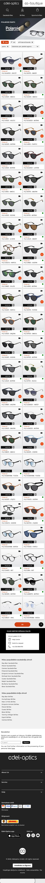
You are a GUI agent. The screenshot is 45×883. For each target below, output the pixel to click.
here (13, 748)
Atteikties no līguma (22, 865)
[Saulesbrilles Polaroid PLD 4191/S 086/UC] (11, 178)
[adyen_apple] (20, 806)
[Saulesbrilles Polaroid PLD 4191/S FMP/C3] (33, 130)
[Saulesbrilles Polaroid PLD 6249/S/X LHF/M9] (33, 154)
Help (3, 792)
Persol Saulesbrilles (9, 666)
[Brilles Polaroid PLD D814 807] (33, 556)
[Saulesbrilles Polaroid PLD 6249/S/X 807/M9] (33, 107)
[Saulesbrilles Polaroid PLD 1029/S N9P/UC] (11, 296)
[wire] (27, 806)
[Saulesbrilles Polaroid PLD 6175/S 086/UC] (33, 320)
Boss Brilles (6, 712)
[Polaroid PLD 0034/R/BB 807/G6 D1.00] (11, 533)
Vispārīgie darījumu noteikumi (14, 870)
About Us (5, 772)
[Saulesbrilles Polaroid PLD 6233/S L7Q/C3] (11, 485)
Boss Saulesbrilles (8, 686)
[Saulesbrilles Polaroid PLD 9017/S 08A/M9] (33, 178)
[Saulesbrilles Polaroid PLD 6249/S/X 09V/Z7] (11, 59)
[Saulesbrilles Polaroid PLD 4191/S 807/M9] (33, 272)
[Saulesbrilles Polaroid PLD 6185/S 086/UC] (11, 438)
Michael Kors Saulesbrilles (11, 676)
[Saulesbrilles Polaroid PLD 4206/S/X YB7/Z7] (33, 391)
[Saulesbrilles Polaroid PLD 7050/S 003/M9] (33, 485)
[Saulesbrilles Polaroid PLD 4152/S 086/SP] (33, 225)
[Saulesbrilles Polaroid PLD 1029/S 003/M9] (11, 343)
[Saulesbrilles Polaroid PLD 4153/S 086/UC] (11, 83)
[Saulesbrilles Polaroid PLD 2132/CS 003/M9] (11, 509)
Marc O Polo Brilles (9, 702)
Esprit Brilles (6, 717)
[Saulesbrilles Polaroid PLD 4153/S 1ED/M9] (11, 201)
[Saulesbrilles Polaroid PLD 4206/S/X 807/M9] (33, 414)
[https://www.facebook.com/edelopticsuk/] (28, 836)
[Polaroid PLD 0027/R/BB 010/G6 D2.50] (33, 604)
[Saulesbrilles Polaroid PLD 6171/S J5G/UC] (33, 367)
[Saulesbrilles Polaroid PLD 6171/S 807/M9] (33, 201)
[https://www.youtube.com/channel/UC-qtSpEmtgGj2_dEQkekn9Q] (38, 836)
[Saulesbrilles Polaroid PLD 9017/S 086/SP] (33, 59)
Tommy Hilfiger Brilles (10, 715)
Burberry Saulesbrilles (10, 684)
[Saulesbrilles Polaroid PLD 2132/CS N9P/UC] (11, 249)
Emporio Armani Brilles (10, 704)
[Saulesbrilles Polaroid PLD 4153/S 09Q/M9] (11, 320)
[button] (11, 3)
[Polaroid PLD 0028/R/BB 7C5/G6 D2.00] (11, 462)
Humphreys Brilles (8, 699)
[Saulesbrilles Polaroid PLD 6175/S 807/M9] (33, 343)
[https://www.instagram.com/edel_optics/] (33, 836)
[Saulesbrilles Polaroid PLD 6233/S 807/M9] (11, 130)
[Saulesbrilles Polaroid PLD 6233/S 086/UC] (33, 83)
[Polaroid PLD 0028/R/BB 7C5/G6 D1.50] (33, 462)
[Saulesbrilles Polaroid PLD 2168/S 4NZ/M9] (11, 391)
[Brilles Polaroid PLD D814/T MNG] (11, 604)
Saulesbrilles (8, 15)
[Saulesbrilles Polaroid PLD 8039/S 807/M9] (11, 580)
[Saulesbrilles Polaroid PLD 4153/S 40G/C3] (11, 107)
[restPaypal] (14, 806)
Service (4, 782)
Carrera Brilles (7, 720)
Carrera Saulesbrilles (9, 668)
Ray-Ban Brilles (7, 696)
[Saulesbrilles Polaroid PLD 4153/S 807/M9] (11, 154)
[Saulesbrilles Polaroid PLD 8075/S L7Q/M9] (33, 509)
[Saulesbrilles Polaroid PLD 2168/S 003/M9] (33, 249)
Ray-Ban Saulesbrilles (10, 663)
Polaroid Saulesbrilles (9, 671)
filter (6, 42)
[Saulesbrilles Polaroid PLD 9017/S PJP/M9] (33, 296)
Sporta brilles (37, 15)
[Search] (7, 10)
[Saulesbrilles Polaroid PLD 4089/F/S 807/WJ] (33, 580)
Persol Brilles (6, 707)
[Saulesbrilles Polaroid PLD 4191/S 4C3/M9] (11, 225)
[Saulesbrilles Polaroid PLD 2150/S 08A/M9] (11, 414)
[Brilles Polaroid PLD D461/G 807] (11, 556)
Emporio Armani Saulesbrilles (13, 673)
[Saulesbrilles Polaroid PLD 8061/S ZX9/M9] (33, 438)
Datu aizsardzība (32, 870)
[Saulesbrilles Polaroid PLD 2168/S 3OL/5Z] (11, 272)
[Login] (22, 10)
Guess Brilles (6, 709)
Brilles (22, 15)
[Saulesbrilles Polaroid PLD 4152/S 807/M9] (11, 367)
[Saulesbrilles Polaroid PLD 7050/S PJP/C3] (33, 533)
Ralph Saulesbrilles (9, 681)
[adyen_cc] (3, 806)
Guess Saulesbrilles (9, 679)
